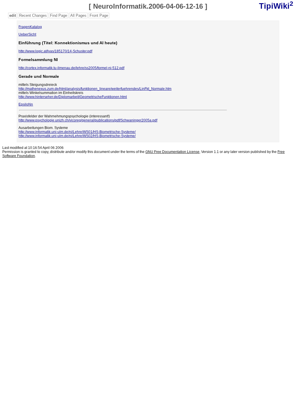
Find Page (58, 15)
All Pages (78, 15)
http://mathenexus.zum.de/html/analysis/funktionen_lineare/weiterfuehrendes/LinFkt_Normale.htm (94, 89)
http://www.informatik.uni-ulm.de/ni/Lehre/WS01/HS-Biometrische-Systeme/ (77, 132)
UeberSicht (27, 34)
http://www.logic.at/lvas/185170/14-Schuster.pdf (55, 51)
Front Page (99, 15)
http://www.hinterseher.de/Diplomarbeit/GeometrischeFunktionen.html (72, 97)
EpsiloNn (25, 104)
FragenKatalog (30, 27)
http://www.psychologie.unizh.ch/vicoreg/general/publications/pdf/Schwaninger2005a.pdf (87, 120)
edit (12, 15)
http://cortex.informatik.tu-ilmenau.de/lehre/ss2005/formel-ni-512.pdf (71, 68)
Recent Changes (33, 15)
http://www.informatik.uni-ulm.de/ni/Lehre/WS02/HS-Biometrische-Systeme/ (77, 136)
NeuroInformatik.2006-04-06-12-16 (148, 6)
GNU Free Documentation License (172, 152)
